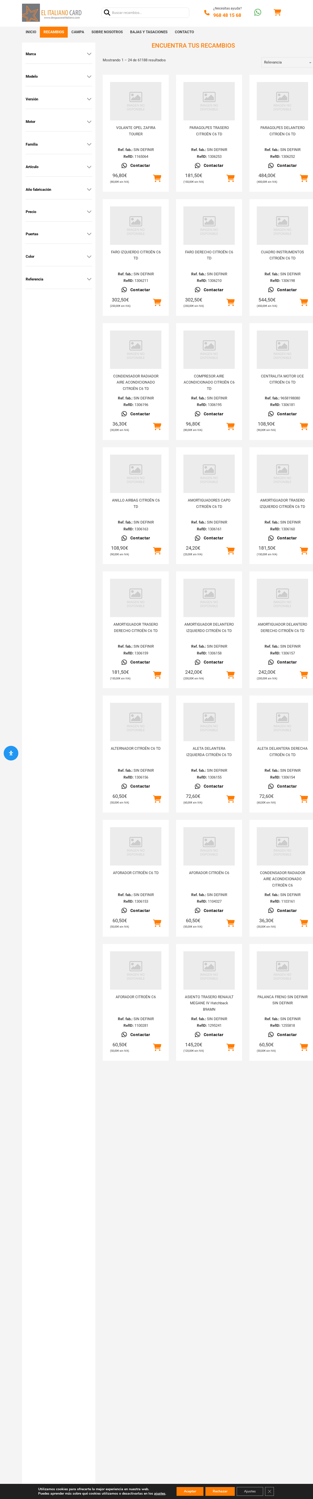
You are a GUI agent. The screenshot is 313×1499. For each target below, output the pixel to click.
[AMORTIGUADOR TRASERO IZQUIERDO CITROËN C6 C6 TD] (282, 474)
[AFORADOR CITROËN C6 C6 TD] (135, 846)
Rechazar (220, 1491)
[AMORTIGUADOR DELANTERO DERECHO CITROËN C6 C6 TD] (282, 598)
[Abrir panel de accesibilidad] (11, 753)
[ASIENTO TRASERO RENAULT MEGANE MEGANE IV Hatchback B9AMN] (209, 970)
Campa (77, 32)
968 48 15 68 (227, 15)
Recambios (54, 32)
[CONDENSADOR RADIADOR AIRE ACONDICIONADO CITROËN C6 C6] (282, 846)
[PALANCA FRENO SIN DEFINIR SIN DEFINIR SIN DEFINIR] (282, 970)
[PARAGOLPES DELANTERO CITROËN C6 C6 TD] (282, 101)
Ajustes (250, 1491)
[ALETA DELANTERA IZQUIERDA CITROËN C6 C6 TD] (209, 722)
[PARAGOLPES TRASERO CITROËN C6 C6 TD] (209, 101)
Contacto (184, 32)
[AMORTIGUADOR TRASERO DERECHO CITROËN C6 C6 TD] (135, 598)
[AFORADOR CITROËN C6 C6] (209, 846)
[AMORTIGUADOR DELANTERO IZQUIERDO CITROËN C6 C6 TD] (209, 598)
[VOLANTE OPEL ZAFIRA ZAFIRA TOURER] (135, 101)
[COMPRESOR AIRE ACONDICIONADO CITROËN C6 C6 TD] (209, 350)
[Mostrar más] (89, 54)
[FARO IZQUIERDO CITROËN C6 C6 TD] (135, 225)
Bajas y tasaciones (149, 32)
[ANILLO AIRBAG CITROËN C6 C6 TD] (135, 474)
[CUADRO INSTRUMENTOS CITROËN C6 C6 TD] (282, 225)
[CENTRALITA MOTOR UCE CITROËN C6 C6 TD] (282, 350)
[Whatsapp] (258, 12)
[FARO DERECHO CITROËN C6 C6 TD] (209, 225)
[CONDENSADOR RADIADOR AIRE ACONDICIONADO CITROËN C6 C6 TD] (135, 350)
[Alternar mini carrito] (277, 12)
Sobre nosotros (107, 32)
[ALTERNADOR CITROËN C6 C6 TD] (135, 722)
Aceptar (190, 1491)
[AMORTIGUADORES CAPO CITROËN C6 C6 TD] (209, 474)
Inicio (31, 32)
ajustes (159, 1493)
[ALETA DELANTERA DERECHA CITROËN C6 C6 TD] (282, 722)
